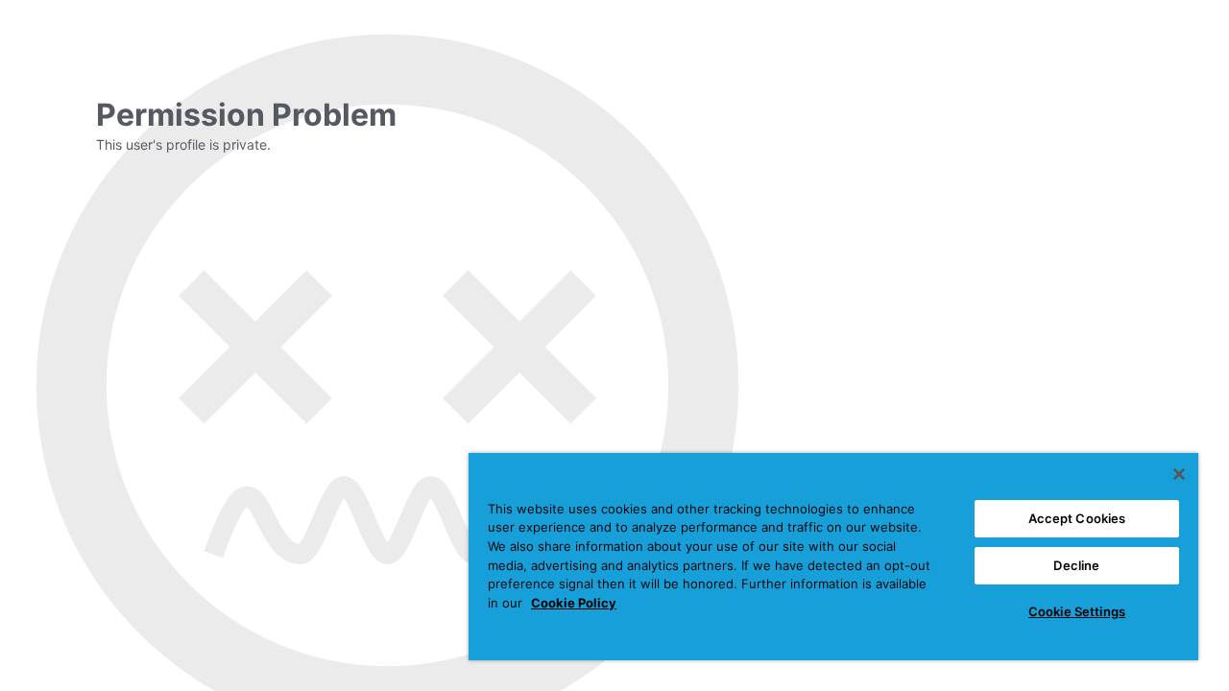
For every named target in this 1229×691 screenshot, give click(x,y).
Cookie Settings (1076, 611)
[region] (833, 556)
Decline (1076, 565)
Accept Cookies (1077, 518)
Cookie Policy (573, 602)
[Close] (1179, 474)
